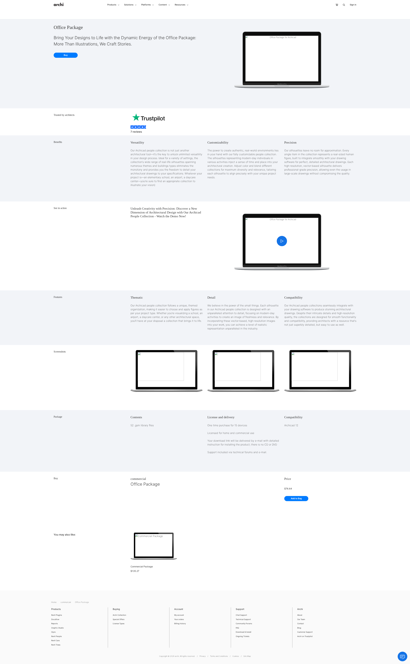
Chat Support (241, 615)
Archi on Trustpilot (305, 636)
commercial (138, 478)
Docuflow (55, 619)
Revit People (56, 636)
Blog (299, 628)
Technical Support (243, 619)
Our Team (301, 619)
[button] (113, 5)
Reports (54, 623)
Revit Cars (55, 640)
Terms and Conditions (219, 656)
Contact (300, 623)
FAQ (237, 628)
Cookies (235, 656)
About (299, 615)
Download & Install (243, 632)
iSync (53, 632)
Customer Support (305, 632)
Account (178, 609)
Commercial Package (142, 566)
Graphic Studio (57, 628)
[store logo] (59, 2)
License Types (118, 623)
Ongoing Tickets (242, 636)
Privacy (203, 656)
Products (56, 609)
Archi (300, 609)
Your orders (179, 619)
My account (179, 615)
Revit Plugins (56, 615)
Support (240, 609)
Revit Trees (55, 645)
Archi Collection (119, 615)
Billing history (180, 623)
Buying (116, 609)
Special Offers (118, 619)
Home (54, 602)
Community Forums (244, 623)
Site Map (247, 656)
